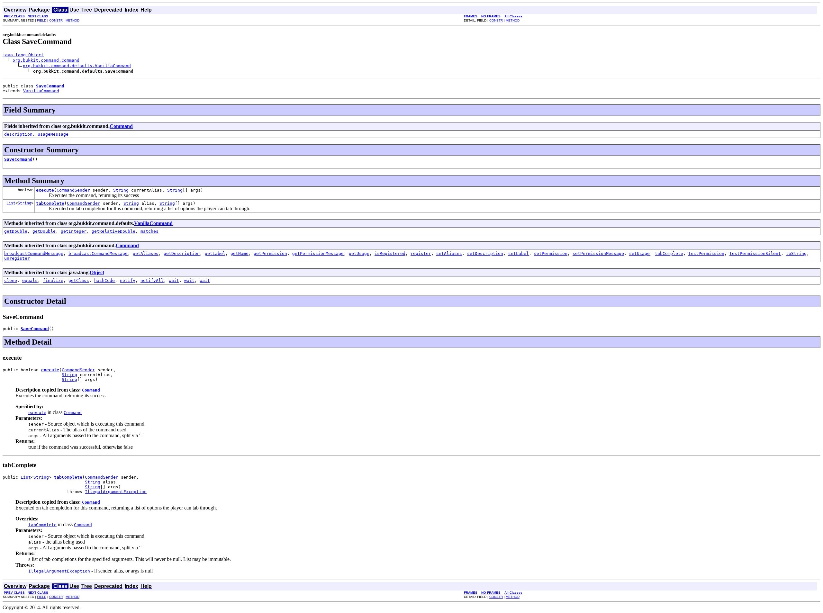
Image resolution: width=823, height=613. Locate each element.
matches (149, 231)
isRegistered (390, 253)
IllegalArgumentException (116, 491)
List (10, 203)
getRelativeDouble (113, 231)
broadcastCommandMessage (33, 253)
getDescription (182, 253)
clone (10, 280)
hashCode (104, 280)
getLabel (215, 253)
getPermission (270, 253)
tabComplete (50, 203)
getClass (78, 280)
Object (97, 272)
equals (30, 280)
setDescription (485, 253)
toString (796, 253)
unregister (17, 258)
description (18, 134)
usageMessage (53, 134)
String (121, 190)
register (421, 253)
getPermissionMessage (318, 253)
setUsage (639, 253)
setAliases (449, 253)
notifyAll (152, 280)
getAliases (145, 253)
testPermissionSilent (755, 253)
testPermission (706, 253)
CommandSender (73, 190)
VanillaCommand (41, 90)
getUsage (359, 253)
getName (240, 253)
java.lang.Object (23, 54)
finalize (53, 280)
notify (127, 280)
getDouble (15, 231)
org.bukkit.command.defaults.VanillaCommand (77, 65)
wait (174, 280)
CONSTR (56, 20)
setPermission (550, 253)
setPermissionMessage (598, 253)
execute (45, 190)
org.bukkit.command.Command (46, 60)
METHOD (72, 20)
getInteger (73, 231)
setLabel (518, 253)
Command (121, 126)
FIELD (41, 20)
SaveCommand (18, 159)
